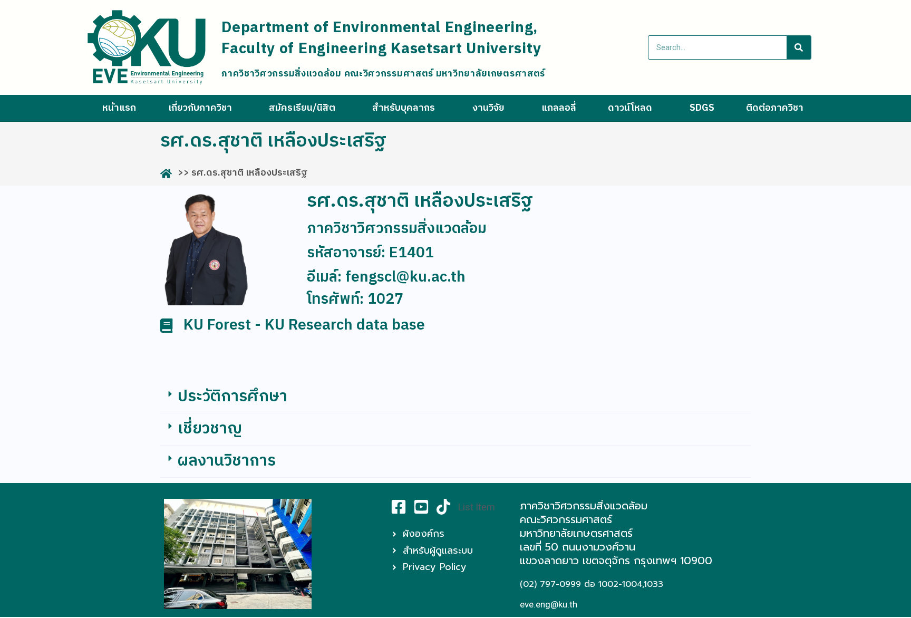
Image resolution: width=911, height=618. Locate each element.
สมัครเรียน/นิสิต (302, 108)
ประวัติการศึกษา (232, 397)
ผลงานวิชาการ (227, 461)
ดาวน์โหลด (630, 108)
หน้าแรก (119, 108)
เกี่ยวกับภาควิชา (200, 108)
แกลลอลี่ (558, 108)
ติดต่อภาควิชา (774, 108)
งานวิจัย (488, 108)
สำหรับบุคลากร (403, 108)
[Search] (799, 47)
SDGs (702, 108)
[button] (455, 397)
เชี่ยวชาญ (210, 429)
